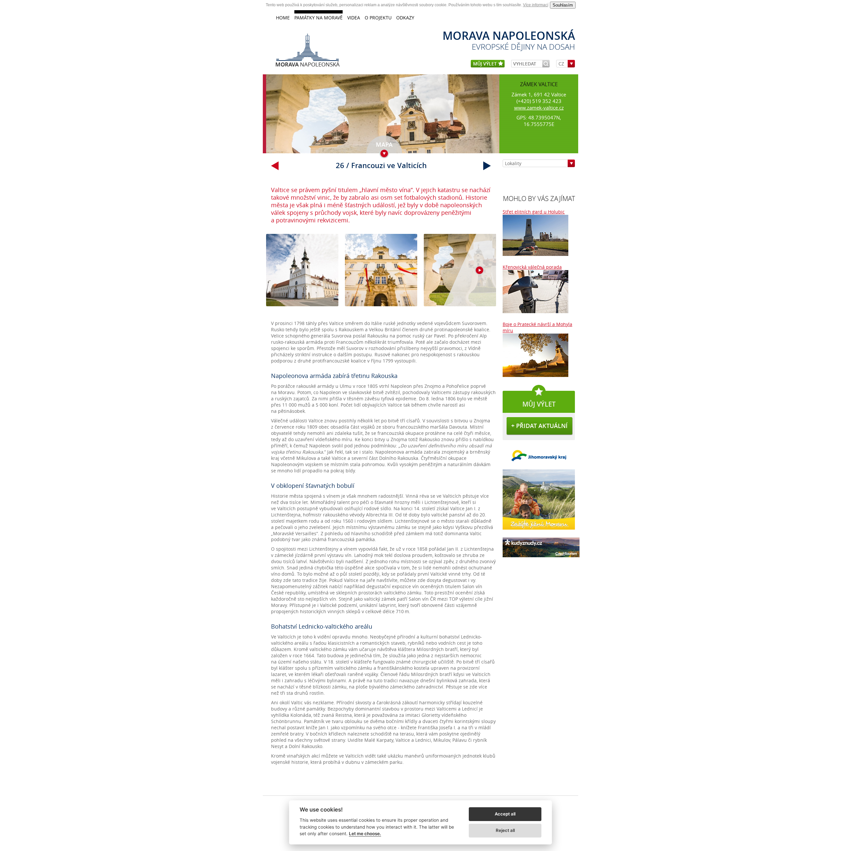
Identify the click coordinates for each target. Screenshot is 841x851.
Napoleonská (307, 64)
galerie (381, 273)
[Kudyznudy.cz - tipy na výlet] (541, 559)
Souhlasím (563, 5)
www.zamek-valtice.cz (539, 107)
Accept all (505, 813)
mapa (384, 144)
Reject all (505, 830)
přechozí (275, 165)
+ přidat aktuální (539, 426)
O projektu (378, 17)
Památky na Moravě (318, 17)
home (283, 17)
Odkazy (405, 17)
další (487, 165)
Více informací (535, 5)
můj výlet (485, 64)
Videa (353, 17)
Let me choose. (365, 833)
